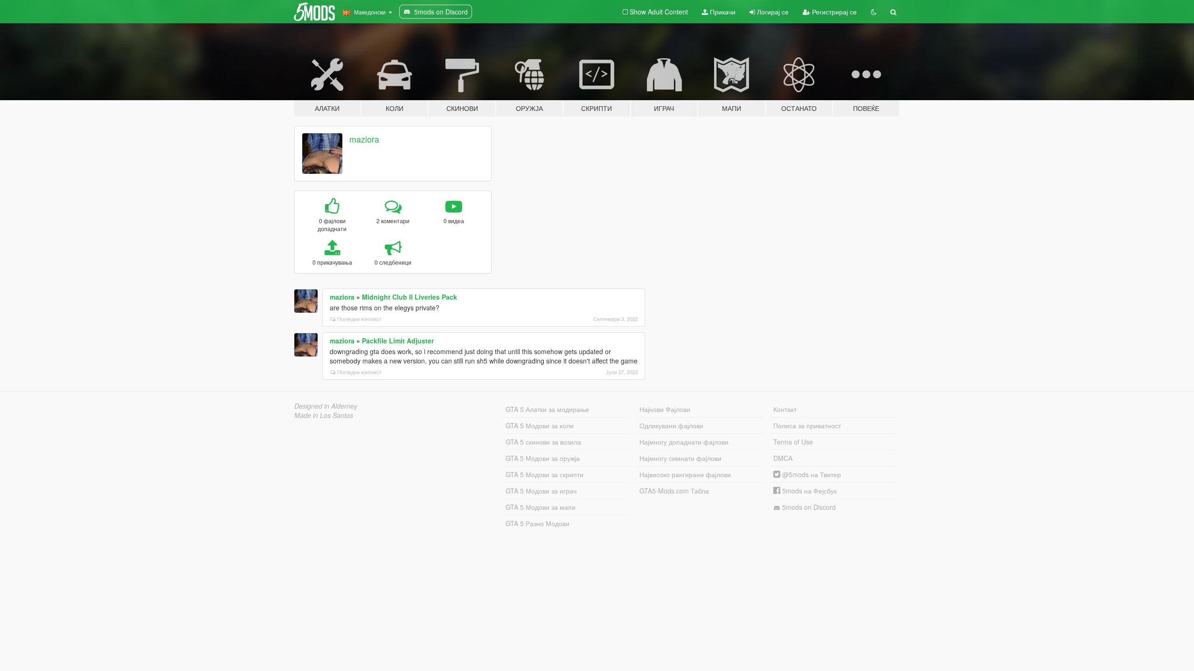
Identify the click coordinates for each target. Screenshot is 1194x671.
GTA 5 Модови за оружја (543, 458)
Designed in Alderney (325, 406)
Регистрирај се (833, 11)
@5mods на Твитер (810, 474)
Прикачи (722, 11)
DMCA (782, 458)
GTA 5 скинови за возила (543, 441)
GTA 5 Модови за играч (541, 490)
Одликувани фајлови (671, 425)
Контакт (785, 409)
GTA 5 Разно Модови (537, 523)
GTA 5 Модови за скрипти (544, 474)
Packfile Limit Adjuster (398, 340)
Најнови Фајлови (664, 409)
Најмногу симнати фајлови (680, 458)
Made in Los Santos (323, 415)
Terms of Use (793, 441)
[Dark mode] (873, 11)
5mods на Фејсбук (808, 490)
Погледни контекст (359, 318)
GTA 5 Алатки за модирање (547, 409)
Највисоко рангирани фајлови (685, 474)
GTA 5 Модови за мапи (541, 507)
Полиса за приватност (807, 425)
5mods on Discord (808, 507)
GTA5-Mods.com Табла (674, 490)
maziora (364, 139)
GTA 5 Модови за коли (540, 425)
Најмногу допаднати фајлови (684, 441)
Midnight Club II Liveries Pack (409, 296)
